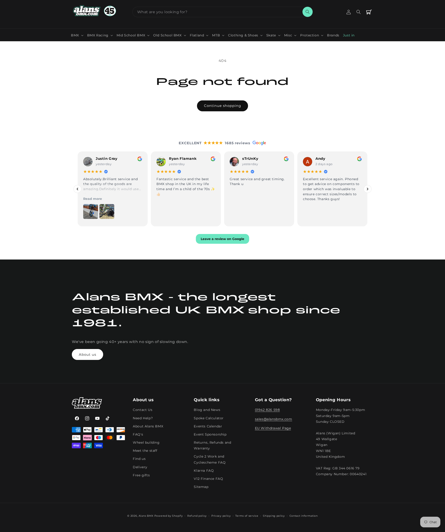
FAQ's (138, 434)
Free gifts (141, 475)
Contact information (303, 515)
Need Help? (143, 418)
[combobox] (222, 12)
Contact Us (142, 410)
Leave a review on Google (222, 239)
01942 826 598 (267, 410)
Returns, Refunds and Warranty (212, 445)
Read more (92, 199)
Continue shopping (222, 105)
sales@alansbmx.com (273, 419)
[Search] (307, 12)
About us (87, 354)
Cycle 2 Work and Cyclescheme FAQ (210, 460)
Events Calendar (208, 426)
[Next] (368, 189)
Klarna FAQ (204, 470)
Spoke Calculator (209, 418)
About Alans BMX (148, 426)
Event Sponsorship (210, 434)
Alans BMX (146, 515)
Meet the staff (145, 451)
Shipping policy (274, 515)
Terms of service (246, 515)
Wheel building (146, 442)
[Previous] (77, 189)
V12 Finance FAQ (208, 479)
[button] (77, 35)
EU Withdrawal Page (273, 428)
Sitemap (201, 487)
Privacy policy (221, 515)
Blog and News (207, 410)
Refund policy (197, 515)
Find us (139, 459)
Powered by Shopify (168, 515)
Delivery (140, 467)
